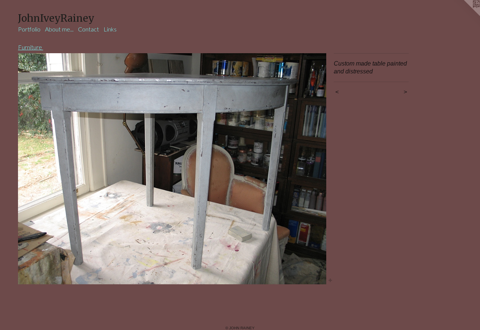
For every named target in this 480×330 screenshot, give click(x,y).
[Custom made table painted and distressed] (172, 168)
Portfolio (29, 29)
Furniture (30, 47)
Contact (88, 29)
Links (110, 29)
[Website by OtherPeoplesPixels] (465, 15)
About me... (59, 29)
